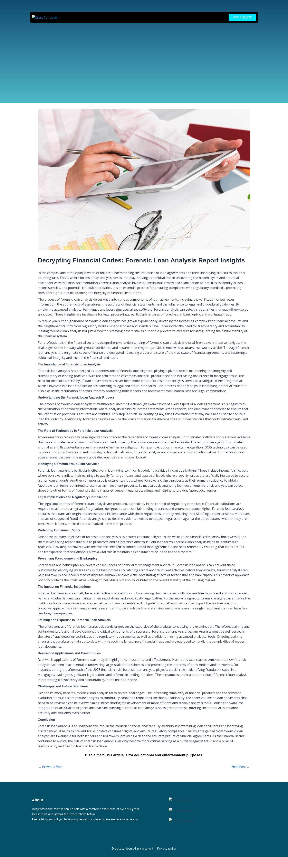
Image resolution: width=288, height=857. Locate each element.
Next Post (240, 766)
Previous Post (50, 766)
